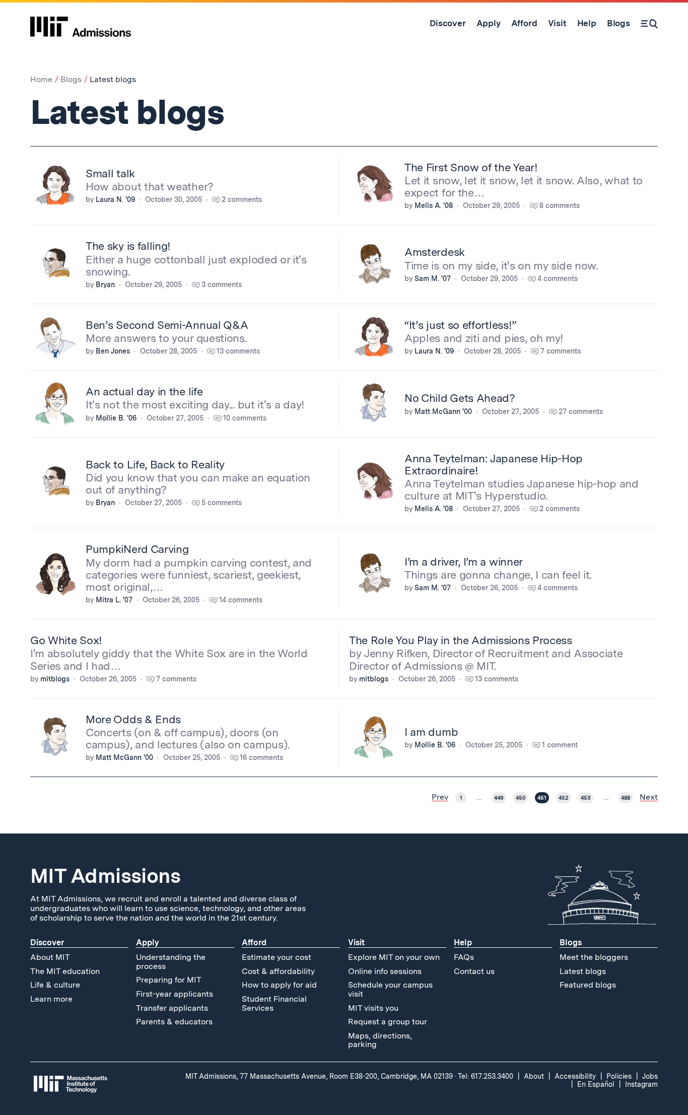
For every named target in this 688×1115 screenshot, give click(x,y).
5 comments (221, 503)
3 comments (221, 285)
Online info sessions (385, 971)
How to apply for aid (279, 985)
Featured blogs (588, 985)
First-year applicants (174, 994)
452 (564, 797)
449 (499, 797)
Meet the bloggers (594, 957)
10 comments (244, 418)
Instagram (641, 1084)
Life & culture (55, 985)
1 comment (560, 745)
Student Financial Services (274, 1003)
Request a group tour (387, 1021)
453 (586, 797)
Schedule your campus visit (390, 989)
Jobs (650, 1076)
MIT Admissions (105, 876)
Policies (619, 1076)
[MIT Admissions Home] (80, 23)
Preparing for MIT (168, 980)
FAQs (464, 957)
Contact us (474, 971)
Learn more (51, 999)
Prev (440, 797)
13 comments (238, 351)
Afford (254, 942)
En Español (595, 1084)
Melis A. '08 (434, 205)
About (534, 1076)
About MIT (50, 957)
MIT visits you (373, 1008)
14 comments (240, 600)
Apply (147, 942)
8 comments (559, 205)
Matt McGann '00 (443, 411)
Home (41, 79)
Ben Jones (113, 351)
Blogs (71, 79)
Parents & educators (174, 1021)
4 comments (557, 278)
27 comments (581, 411)
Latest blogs (583, 971)
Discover (47, 942)
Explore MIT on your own (394, 957)
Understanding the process (170, 961)
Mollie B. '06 (116, 418)
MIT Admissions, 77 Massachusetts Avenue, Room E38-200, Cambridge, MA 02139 (319, 1076)
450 (520, 797)
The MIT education (65, 971)
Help (463, 942)
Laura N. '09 (115, 199)
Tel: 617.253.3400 (485, 1076)
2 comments (242, 199)
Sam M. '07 (433, 278)
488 (625, 797)
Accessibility (575, 1076)
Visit (356, 942)
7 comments (560, 351)
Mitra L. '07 (114, 600)
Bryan (105, 285)
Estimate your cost (276, 957)
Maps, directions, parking (380, 1040)
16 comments (261, 757)
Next (649, 797)
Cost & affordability (278, 971)
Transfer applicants (172, 1008)
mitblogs (55, 679)
